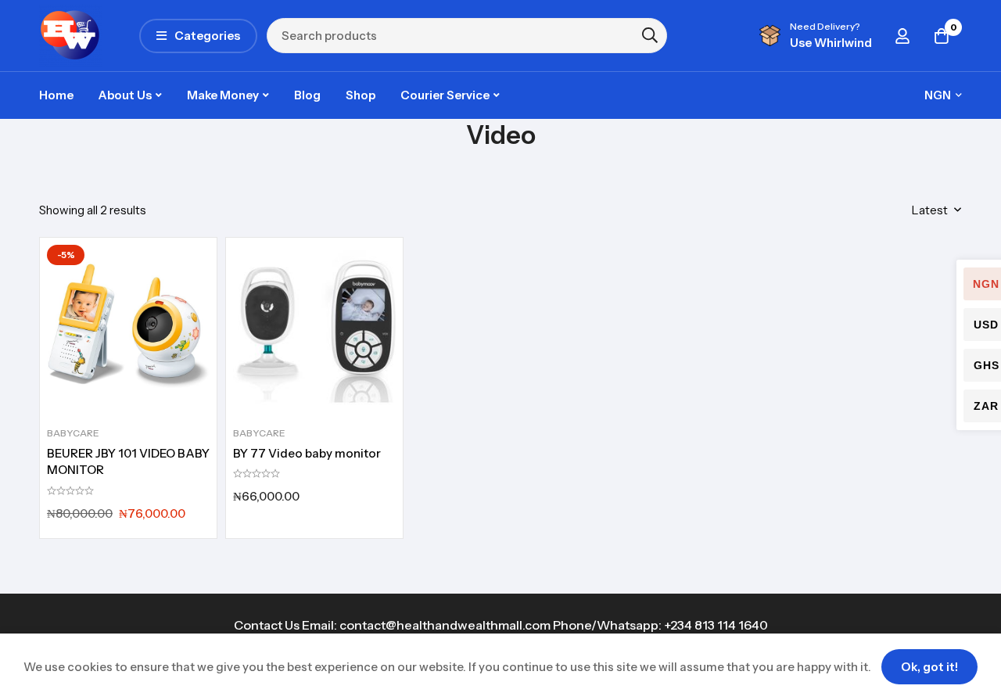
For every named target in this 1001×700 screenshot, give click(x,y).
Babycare (73, 433)
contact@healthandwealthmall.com (445, 625)
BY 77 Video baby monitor (307, 453)
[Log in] (902, 36)
